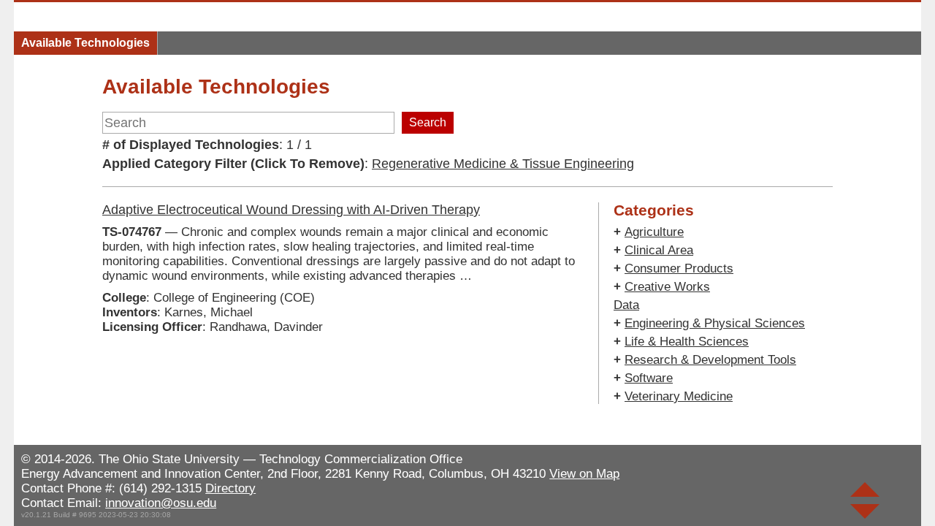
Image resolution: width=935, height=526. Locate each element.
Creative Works (667, 287)
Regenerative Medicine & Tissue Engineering (503, 163)
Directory (230, 488)
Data (626, 305)
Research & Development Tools (710, 360)
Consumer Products (679, 268)
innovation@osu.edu (160, 503)
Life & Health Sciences (687, 341)
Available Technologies (85, 43)
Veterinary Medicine (679, 396)
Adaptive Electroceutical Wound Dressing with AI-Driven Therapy (291, 209)
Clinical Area (659, 250)
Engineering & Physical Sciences (715, 323)
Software (649, 378)
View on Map (584, 474)
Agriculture (654, 232)
